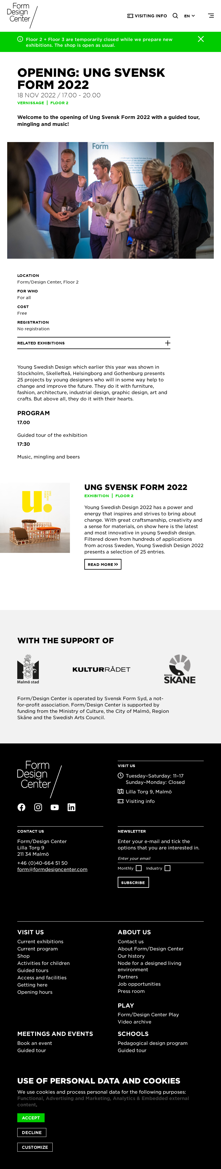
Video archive (134, 1021)
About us (134, 932)
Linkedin (71, 807)
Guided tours (32, 970)
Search (175, 16)
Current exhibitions (40, 941)
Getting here (32, 984)
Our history (131, 956)
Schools (133, 1033)
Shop (23, 956)
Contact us (131, 941)
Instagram (38, 807)
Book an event (34, 1043)
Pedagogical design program (153, 1043)
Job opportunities (139, 984)
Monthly (126, 868)
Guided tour (31, 1050)
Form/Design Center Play (148, 1014)
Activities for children (43, 963)
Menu (211, 16)
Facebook (21, 807)
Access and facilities (41, 977)
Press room (131, 991)
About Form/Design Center (151, 948)
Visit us (30, 932)
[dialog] (110, 1114)
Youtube (55, 807)
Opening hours (34, 992)
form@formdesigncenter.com (52, 869)
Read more (100, 564)
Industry (154, 868)
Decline (32, 1132)
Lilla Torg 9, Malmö (149, 791)
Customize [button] (35, 1147)
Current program (37, 948)
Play (126, 1005)
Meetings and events (55, 1033)
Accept (31, 1117)
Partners (128, 976)
